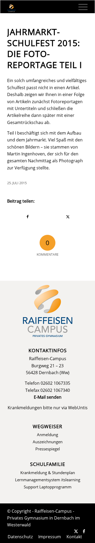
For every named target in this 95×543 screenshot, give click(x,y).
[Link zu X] (76, 531)
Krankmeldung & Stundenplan (47, 472)
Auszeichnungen (48, 441)
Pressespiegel (47, 448)
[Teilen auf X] (68, 216)
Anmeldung (47, 434)
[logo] (39, 8)
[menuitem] (80, 6)
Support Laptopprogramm (48, 486)
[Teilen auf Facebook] (27, 216)
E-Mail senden (47, 397)
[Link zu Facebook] (84, 531)
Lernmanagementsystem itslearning (47, 479)
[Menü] (80, 6)
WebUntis (78, 408)
